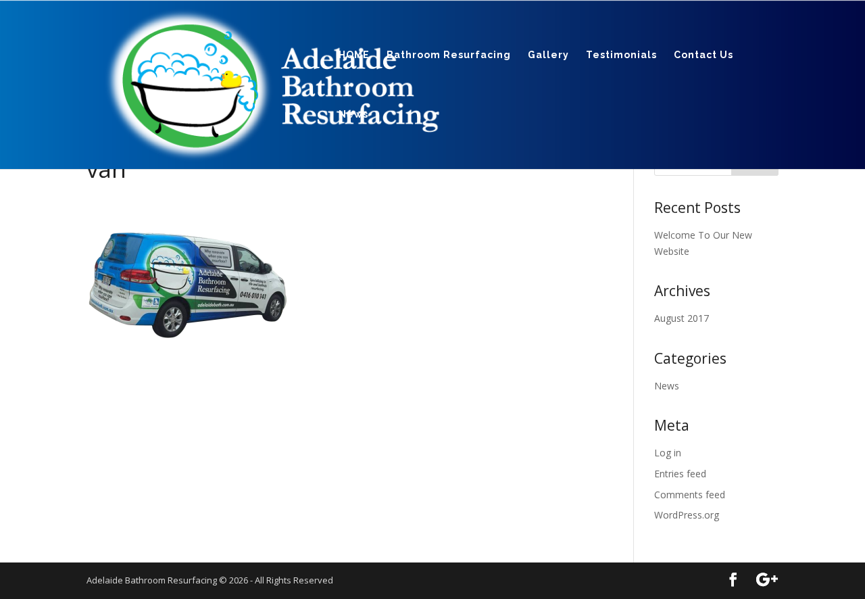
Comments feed (689, 494)
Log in (667, 452)
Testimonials (621, 55)
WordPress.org (686, 514)
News (353, 115)
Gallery (548, 55)
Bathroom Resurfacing (449, 55)
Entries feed (680, 473)
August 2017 (681, 318)
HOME (354, 55)
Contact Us (703, 55)
